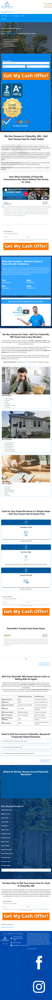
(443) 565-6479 (33, 167)
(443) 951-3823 (17, 942)
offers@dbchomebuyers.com (20, 945)
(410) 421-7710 (10, 12)
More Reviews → (44, 664)
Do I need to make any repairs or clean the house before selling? (18, 753)
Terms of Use (36, 239)
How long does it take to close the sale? (12, 747)
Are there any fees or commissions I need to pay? (15, 741)
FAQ (16, 933)
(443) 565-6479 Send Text (7, 927)
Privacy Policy (41, 239)
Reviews (20, 933)
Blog (5, 933)
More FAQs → (45, 761)
